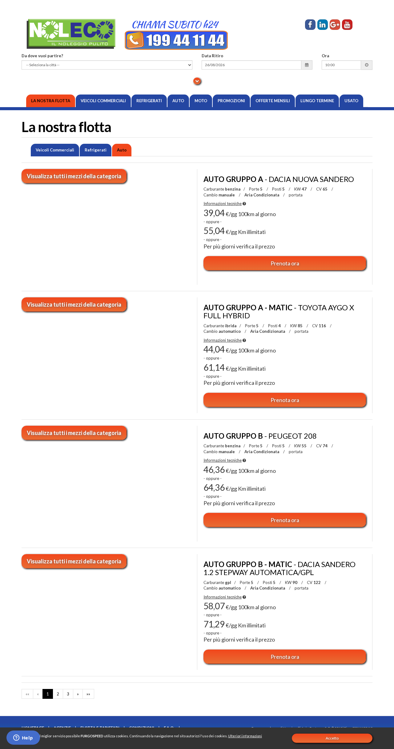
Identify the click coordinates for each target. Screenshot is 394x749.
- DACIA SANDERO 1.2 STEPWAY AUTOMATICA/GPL (279, 568)
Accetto (332, 738)
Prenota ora (285, 263)
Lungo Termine (317, 100)
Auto (178, 100)
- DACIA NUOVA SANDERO (278, 179)
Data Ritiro (212, 55)
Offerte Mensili (272, 100)
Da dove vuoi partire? (42, 55)
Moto (201, 100)
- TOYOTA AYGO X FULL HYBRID (278, 311)
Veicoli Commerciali (103, 100)
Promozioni (231, 100)
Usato (351, 100)
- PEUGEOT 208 (260, 435)
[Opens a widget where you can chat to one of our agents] (23, 738)
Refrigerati (149, 100)
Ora (325, 55)
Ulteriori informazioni (245, 736)
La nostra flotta (50, 100)
